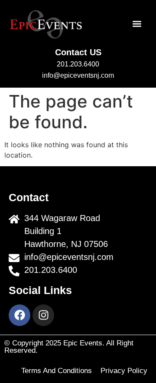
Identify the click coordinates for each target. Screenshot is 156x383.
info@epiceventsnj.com (78, 75)
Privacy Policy (124, 371)
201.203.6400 (78, 64)
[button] (137, 24)
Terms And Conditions (56, 371)
